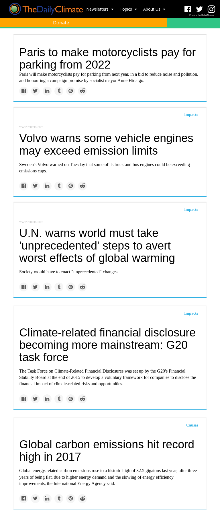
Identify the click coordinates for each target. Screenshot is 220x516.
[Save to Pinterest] (70, 91)
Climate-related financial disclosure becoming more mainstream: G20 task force (107, 344)
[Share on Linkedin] (47, 91)
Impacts (191, 114)
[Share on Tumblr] (58, 91)
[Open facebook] (187, 9)
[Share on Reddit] (82, 91)
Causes (192, 425)
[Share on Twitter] (35, 91)
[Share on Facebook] (23, 91)
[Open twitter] (199, 9)
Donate (61, 23)
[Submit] (212, 36)
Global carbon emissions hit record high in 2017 (106, 450)
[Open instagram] (211, 9)
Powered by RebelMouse (201, 15)
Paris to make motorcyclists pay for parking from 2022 (107, 58)
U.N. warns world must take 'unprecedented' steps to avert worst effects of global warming (97, 245)
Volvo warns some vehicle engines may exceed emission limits (106, 144)
